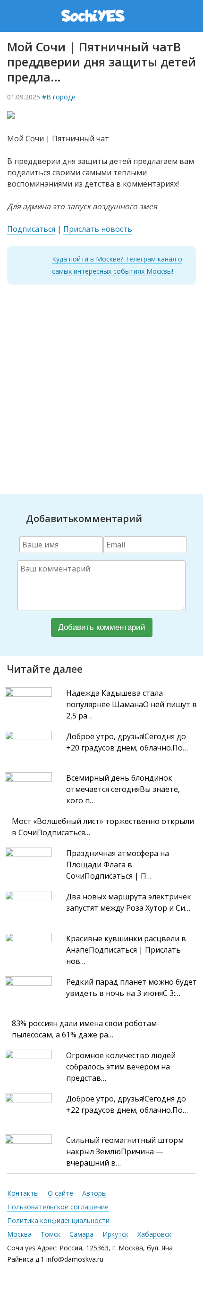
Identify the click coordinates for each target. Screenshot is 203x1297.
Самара (81, 1234)
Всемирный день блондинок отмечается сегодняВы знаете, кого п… (123, 789)
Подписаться (31, 229)
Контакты (23, 1193)
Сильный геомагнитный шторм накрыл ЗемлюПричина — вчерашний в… (125, 1151)
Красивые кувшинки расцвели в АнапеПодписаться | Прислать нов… (126, 949)
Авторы (94, 1193)
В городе (61, 96)
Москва (19, 1234)
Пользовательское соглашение (58, 1206)
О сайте (60, 1193)
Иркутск (115, 1234)
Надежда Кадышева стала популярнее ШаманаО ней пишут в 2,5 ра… (131, 704)
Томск (50, 1234)
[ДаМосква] (102, 15)
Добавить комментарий (101, 627)
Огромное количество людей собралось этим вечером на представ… (121, 1066)
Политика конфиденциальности (58, 1220)
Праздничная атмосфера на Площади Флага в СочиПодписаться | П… (117, 864)
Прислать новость (97, 229)
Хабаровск (154, 1234)
